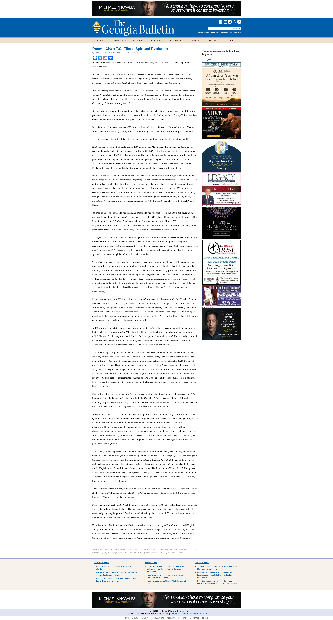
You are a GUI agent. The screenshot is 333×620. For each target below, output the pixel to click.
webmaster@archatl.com (199, 614)
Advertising (176, 40)
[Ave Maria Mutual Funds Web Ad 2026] (166, 16)
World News (151, 562)
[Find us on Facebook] (220, 22)
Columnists (158, 618)
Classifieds (157, 40)
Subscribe (182, 618)
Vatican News (202, 562)
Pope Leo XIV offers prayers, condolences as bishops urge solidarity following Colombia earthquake (165, 568)
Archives (213, 40)
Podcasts (138, 40)
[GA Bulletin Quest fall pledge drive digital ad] (221, 284)
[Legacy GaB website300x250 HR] (221, 204)
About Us (135, 618)
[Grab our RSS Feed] (239, 22)
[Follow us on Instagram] (230, 22)
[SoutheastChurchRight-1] (221, 305)
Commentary (119, 40)
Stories (100, 40)
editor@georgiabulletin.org (179, 614)
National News (101, 562)
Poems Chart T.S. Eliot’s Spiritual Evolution (130, 49)
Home (126, 618)
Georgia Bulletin (133, 28)
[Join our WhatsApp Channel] (234, 22)
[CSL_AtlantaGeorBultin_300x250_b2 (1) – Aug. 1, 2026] (221, 138)
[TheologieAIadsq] (221, 106)
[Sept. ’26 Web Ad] (221, 171)
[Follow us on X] (225, 22)
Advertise (194, 618)
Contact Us (232, 40)
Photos (195, 40)
